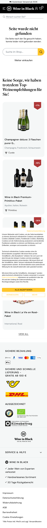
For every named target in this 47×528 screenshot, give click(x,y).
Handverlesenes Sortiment (22, 477)
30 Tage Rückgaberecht (20, 482)
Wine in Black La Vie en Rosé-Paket (21, 314)
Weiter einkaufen (23, 60)
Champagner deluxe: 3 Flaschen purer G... (23, 141)
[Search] (4, 17)
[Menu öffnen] (4, 8)
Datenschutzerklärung (13, 497)
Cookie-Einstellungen (13, 517)
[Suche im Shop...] (41, 52)
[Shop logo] (20, 8)
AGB (5, 507)
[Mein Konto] (36, 8)
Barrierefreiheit (10, 512)
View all (23, 334)
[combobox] (23, 17)
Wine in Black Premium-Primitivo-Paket (18, 199)
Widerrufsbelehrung (12, 502)
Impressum (8, 493)
